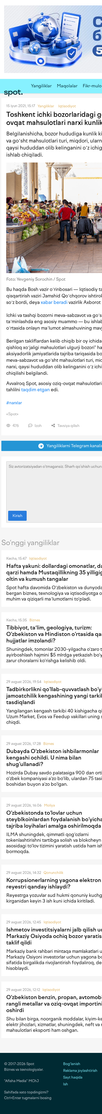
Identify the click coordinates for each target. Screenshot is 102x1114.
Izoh (38, 425)
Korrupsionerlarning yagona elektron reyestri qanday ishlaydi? (53, 883)
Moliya (49, 805)
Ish (65, 1084)
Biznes (34, 620)
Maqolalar (67, 85)
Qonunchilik (53, 873)
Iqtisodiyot (38, 558)
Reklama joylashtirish (80, 1071)
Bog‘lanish (71, 1064)
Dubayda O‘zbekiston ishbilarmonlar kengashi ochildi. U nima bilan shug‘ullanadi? (52, 757)
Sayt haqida (72, 1077)
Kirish (17, 515)
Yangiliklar (41, 85)
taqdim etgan (35, 389)
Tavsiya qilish (68, 425)
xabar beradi (54, 302)
